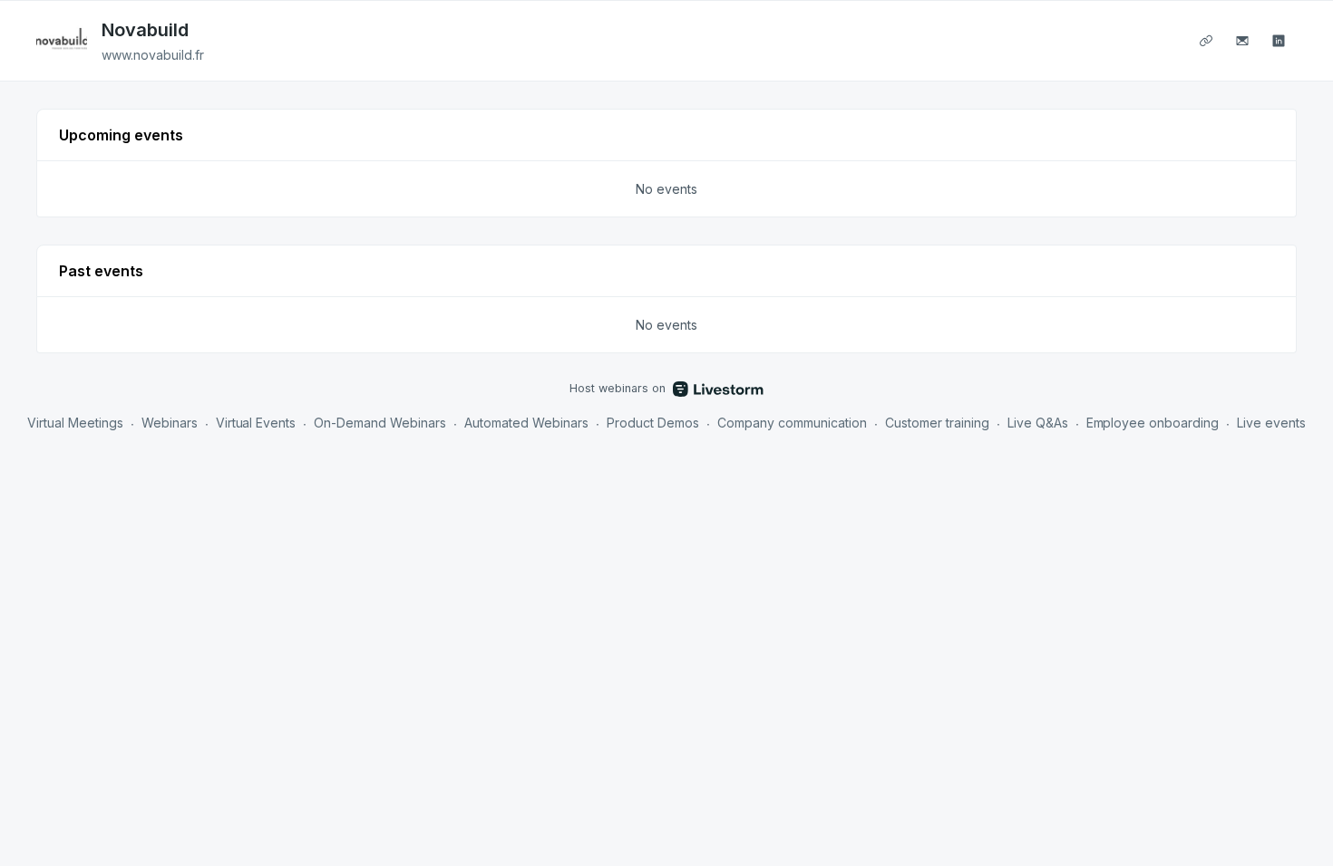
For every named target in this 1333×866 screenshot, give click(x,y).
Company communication (792, 422)
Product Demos (653, 422)
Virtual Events (256, 422)
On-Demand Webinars (380, 422)
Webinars (169, 422)
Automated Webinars (526, 422)
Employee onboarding (1153, 422)
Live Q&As (1037, 422)
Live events (1271, 422)
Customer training (937, 422)
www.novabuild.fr (153, 55)
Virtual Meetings (75, 422)
